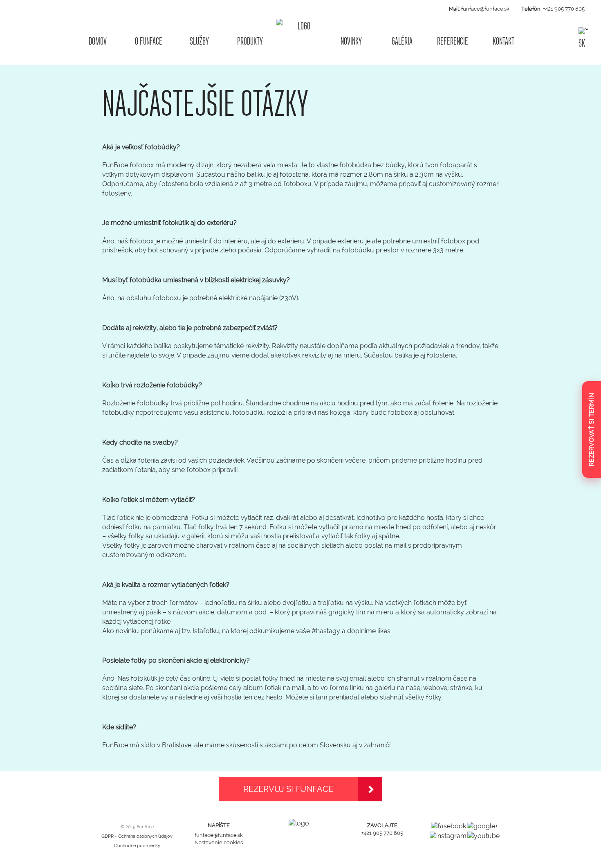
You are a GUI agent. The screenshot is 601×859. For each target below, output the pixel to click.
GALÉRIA (402, 41)
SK (582, 42)
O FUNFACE (148, 41)
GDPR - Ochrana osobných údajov (137, 836)
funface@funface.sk (485, 9)
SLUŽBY (199, 41)
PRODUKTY (250, 41)
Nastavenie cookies (219, 842)
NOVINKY (351, 41)
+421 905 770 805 (564, 9)
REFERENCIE (452, 41)
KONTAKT (503, 41)
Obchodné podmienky (137, 845)
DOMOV (98, 41)
